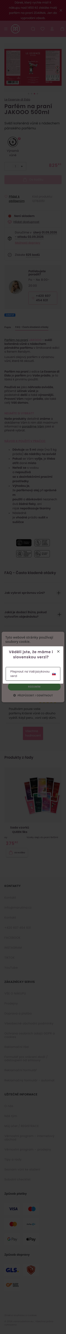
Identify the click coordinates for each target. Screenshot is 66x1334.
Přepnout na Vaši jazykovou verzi (30, 673)
